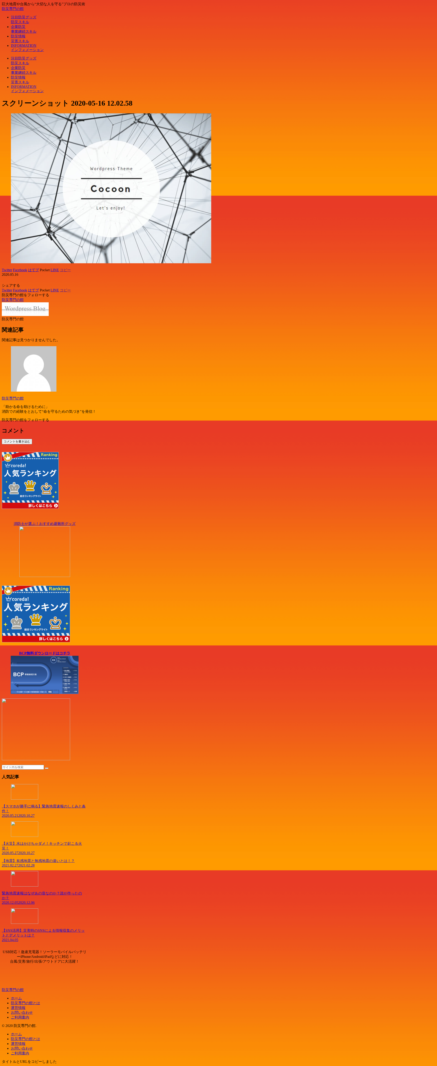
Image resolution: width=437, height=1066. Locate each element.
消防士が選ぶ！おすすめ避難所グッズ (45, 524)
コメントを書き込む (17, 441)
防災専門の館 (13, 398)
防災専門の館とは (25, 1003)
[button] (46, 768)
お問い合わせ (22, 1012)
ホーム (16, 998)
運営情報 (18, 1008)
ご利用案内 (20, 1017)
